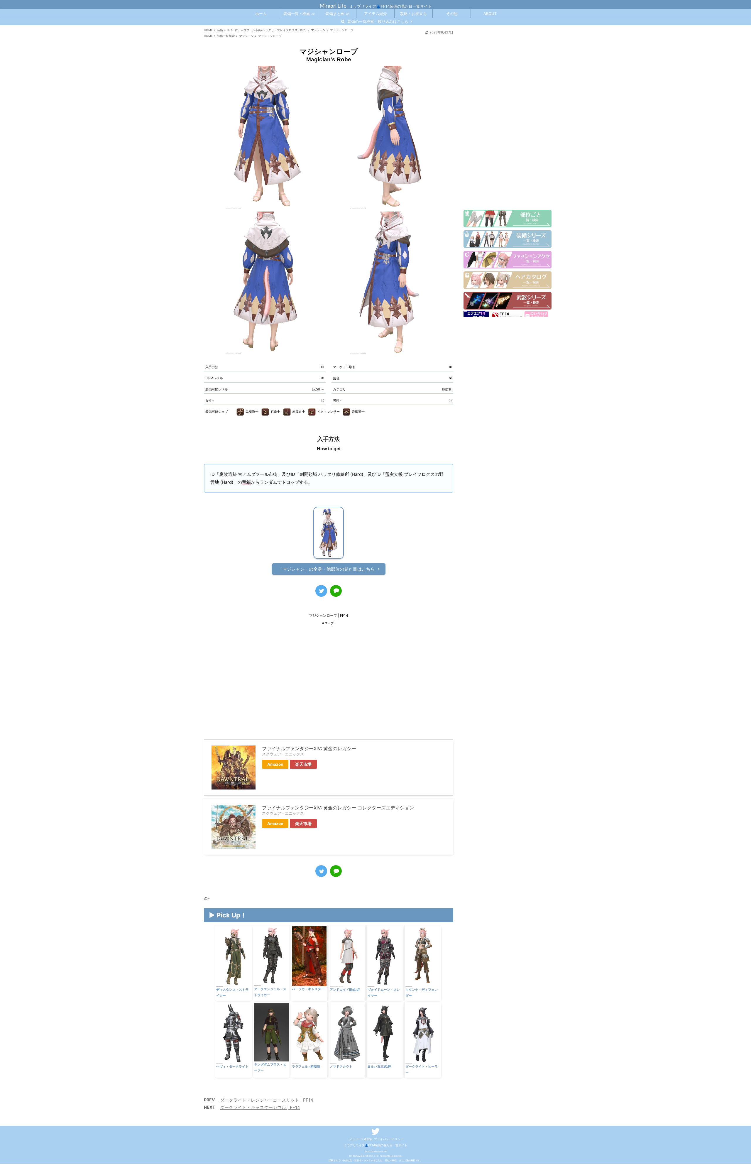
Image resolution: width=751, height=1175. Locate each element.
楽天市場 (303, 764)
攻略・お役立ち (413, 13)
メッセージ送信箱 (361, 1139)
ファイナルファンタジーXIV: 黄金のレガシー (309, 748)
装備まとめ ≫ (337, 13)
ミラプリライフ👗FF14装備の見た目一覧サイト (375, 1145)
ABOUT (490, 13)
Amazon (275, 764)
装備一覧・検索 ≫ (299, 13)
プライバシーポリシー (388, 1139)
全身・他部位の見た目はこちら (326, 569)
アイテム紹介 (375, 13)
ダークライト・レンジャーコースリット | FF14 (266, 1100)
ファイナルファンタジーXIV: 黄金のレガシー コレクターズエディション (338, 808)
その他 (451, 13)
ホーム (261, 13)
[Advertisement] (328, 686)
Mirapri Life (332, 5)
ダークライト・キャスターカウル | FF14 (260, 1107)
